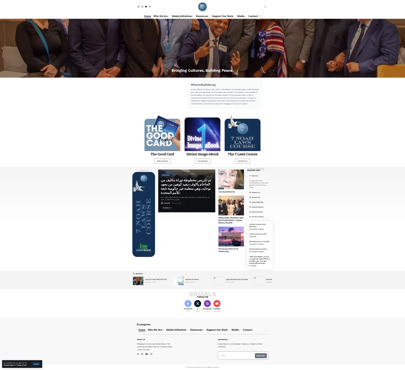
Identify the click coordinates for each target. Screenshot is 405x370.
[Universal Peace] (259, 281)
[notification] (257, 7)
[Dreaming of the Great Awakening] (231, 236)
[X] (143, 6)
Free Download (203, 161)
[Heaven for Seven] (178, 281)
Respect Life (256, 197)
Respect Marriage (257, 202)
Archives (222, 245)
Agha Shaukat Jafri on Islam (237, 279)
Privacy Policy (9, 365)
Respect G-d (256, 192)
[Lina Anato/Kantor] (231, 179)
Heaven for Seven (192, 279)
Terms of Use (22, 365)
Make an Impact (162, 161)
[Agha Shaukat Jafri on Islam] (219, 281)
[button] (2, 48)
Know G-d (255, 176)
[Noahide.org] (202, 7)
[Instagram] (150, 6)
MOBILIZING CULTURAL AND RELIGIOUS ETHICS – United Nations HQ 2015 (230, 220)
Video (221, 188)
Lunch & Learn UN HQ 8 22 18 (156, 279)
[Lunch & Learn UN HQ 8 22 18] (138, 281)
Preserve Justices (258, 216)
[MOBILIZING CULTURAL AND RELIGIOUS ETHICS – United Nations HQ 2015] (231, 205)
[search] (260, 7)
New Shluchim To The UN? (259, 241)
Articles (165, 175)
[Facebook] (139, 6)
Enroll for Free (242, 161)
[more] (260, 16)
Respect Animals (257, 212)
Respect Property (257, 207)
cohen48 (167, 203)
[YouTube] (147, 6)
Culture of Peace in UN (257, 234)
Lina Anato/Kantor (226, 192)
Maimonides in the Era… (258, 249)
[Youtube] (216, 306)
